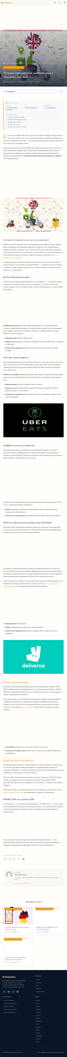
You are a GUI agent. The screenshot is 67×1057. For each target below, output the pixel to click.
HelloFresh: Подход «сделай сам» (18, 760)
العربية (37, 1003)
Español (38, 1015)
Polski (37, 1024)
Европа (38, 980)
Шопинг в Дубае (9, 1006)
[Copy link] (23, 859)
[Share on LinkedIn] (14, 859)
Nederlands (39, 1021)
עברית (37, 1042)
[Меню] (64, 2)
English (38, 1000)
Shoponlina (7, 2)
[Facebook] (8, 991)
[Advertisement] (33, 17)
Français (38, 1012)
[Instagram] (13, 991)
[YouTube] (17, 991)
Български (39, 1036)
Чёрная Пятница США (10, 1009)
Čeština (38, 1033)
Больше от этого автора (20, 883)
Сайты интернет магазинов (13, 63)
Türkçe (38, 1006)
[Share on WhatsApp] (19, 859)
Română (38, 1027)
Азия (37, 985)
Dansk (37, 1030)
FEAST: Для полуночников (16, 682)
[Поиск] (54, 2)
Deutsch (38, 1009)
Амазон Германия (9, 1000)
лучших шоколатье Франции (13, 792)
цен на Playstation (27, 707)
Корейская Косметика (10, 1003)
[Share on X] (10, 859)
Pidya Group (19, 1052)
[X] (4, 991)
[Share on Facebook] (5, 859)
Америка (38, 983)
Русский (38, 1039)
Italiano (38, 1018)
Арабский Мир (40, 991)
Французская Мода (9, 1012)
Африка (38, 988)
